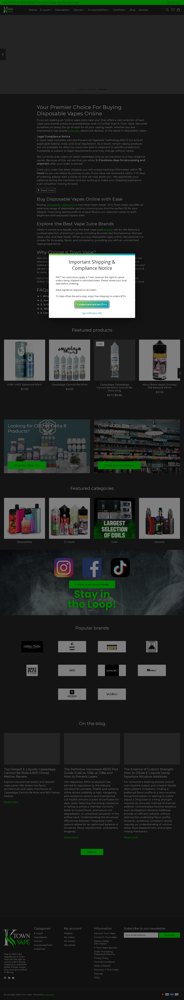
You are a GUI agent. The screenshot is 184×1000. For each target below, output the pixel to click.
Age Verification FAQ (92, 313)
